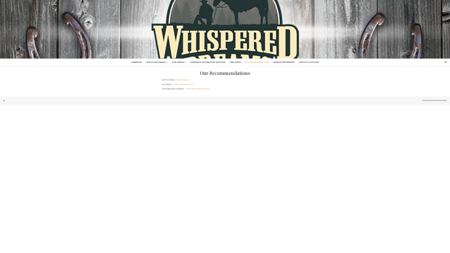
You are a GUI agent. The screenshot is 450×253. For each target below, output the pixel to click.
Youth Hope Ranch (156, 62)
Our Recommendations (257, 62)
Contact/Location (309, 62)
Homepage (136, 62)
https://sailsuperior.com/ (184, 84)
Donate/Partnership (284, 62)
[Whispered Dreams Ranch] (225, 29)
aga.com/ (206, 88)
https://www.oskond (194, 88)
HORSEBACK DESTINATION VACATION (207, 62)
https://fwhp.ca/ (182, 80)
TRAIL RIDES (235, 62)
